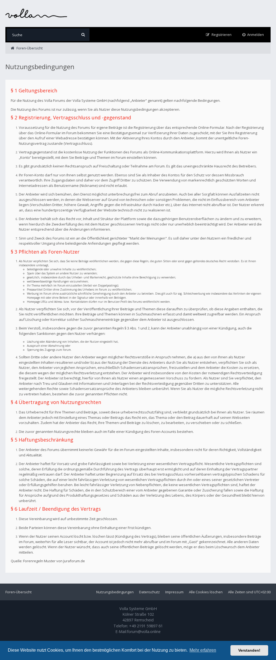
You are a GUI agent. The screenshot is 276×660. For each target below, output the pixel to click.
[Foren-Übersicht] (36, 13)
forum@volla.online (144, 631)
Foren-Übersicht (18, 592)
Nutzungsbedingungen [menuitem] (115, 592)
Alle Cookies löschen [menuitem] (206, 592)
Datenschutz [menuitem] (149, 592)
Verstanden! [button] (249, 650)
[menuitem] (253, 34)
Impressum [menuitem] (174, 592)
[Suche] (83, 34)
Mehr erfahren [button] (202, 650)
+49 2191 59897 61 (146, 625)
